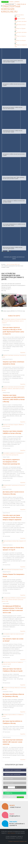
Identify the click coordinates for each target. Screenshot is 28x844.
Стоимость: (8, 793)
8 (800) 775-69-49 (21, 4)
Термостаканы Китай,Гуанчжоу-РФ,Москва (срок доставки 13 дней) (13, 61)
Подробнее (22, 352)
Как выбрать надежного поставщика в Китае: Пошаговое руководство (11, 462)
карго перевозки (11, 833)
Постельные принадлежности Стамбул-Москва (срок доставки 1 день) (14, 225)
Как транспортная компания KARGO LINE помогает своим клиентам (13, 742)
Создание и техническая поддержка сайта (17, 841)
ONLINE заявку (20, 797)
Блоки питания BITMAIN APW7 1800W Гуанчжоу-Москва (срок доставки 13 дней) (13, 178)
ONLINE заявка (5, 1)
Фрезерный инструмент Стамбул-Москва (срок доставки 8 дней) (12, 108)
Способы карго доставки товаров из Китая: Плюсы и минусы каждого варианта (12, 517)
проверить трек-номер (9, 4)
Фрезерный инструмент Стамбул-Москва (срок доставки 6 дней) (12, 248)
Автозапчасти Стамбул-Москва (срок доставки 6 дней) (14, 84)
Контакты (11, 1)
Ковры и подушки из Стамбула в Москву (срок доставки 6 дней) (14, 201)
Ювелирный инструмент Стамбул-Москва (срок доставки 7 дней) (12, 131)
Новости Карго (14, 316)
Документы (16, 1)
